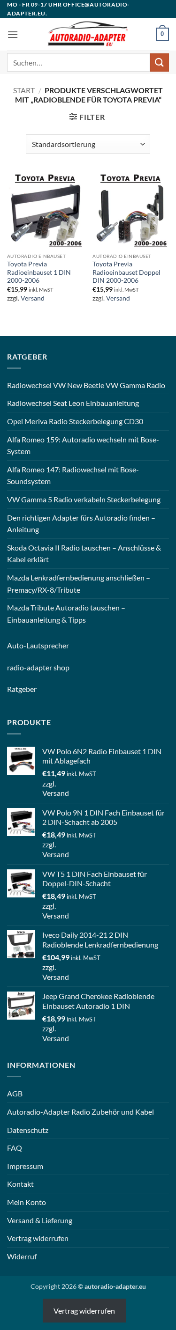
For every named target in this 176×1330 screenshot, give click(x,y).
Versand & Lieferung (39, 1220)
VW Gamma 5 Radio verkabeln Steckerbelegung (84, 499)
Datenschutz (27, 1129)
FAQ (14, 1147)
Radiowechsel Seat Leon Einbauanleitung (73, 402)
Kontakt (20, 1183)
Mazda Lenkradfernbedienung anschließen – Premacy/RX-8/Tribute (78, 583)
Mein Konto (26, 1202)
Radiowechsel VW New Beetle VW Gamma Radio (86, 385)
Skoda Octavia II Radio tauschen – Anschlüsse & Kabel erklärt (84, 553)
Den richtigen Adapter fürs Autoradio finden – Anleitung (81, 523)
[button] (12, 34)
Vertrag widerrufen (38, 1238)
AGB (15, 1093)
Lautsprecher (47, 645)
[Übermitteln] (159, 62)
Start (24, 90)
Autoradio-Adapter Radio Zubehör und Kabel (80, 1111)
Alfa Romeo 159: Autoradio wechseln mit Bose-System (83, 445)
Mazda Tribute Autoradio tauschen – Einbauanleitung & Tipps (66, 613)
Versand (33, 298)
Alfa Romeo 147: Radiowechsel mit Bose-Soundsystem (73, 475)
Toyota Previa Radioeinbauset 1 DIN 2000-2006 (39, 272)
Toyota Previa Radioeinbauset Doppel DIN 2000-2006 (126, 272)
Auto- (16, 645)
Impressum (25, 1165)
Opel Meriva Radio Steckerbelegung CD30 (75, 421)
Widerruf (22, 1256)
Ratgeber (22, 688)
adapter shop (48, 667)
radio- (17, 667)
